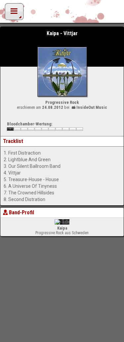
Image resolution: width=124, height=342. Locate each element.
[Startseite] (62, 13)
